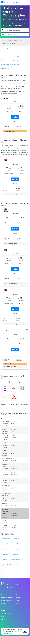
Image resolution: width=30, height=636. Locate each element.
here (10, 633)
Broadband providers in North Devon (10, 64)
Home (4, 40)
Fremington (20, 543)
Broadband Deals (5, 603)
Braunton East (6, 538)
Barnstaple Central (7, 564)
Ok (25, 631)
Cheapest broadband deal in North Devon (11, 56)
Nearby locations (5, 68)
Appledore (5, 554)
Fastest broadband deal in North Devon (10, 53)
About (17, 600)
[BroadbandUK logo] (11, 2)
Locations (9, 40)
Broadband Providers (6, 600)
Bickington (5, 559)
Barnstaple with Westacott (9, 570)
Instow (17, 564)
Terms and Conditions (6, 613)
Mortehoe (16, 538)
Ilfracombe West (7, 549)
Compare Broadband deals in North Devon (11, 60)
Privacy (3, 616)
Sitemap (3, 619)
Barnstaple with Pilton (17, 559)
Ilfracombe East (15, 554)
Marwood (17, 549)
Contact (18, 603)
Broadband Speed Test (6, 597)
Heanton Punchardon (8, 543)
